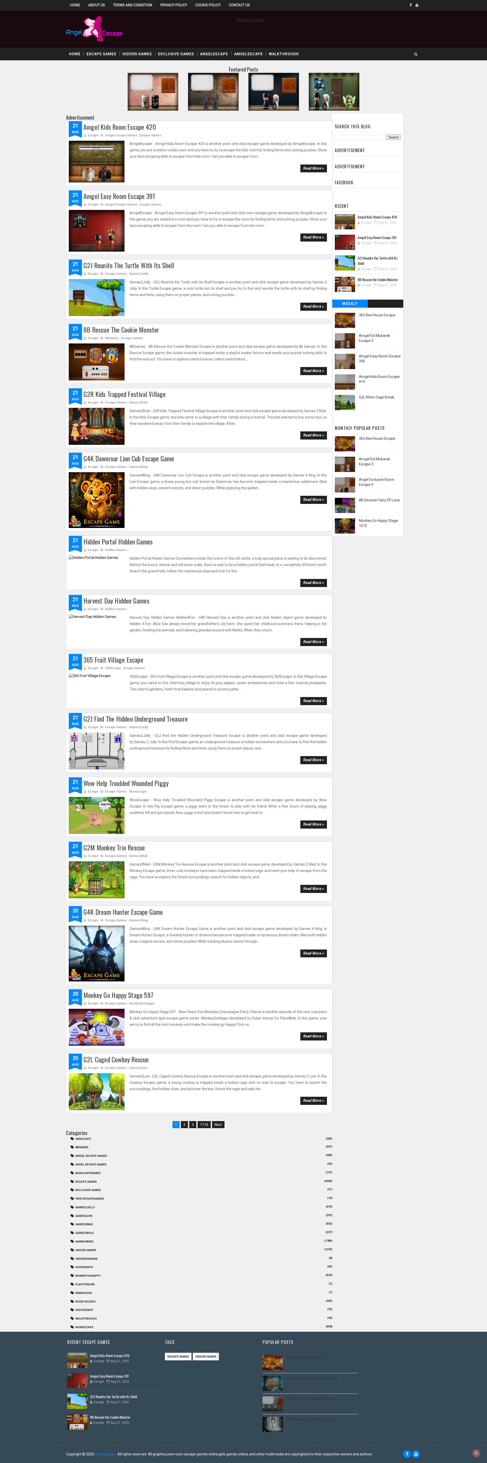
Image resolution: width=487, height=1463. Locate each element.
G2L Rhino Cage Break (376, 397)
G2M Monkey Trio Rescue (114, 847)
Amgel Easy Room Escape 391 (119, 196)
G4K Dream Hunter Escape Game (123, 912)
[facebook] (410, 5)
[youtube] (417, 5)
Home (75, 5)
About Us (96, 5)
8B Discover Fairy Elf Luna (379, 500)
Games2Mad (138, 856)
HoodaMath (84, 1267)
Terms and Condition (132, 5)
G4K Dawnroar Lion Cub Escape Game (128, 458)
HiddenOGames (86, 1258)
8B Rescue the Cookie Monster (121, 330)
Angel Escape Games (91, 1164)
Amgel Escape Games (121, 135)
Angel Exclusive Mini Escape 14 (311, 1399)
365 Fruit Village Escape (113, 660)
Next (218, 1125)
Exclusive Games (176, 54)
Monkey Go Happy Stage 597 (118, 995)
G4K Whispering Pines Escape (310, 1419)
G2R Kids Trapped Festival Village (124, 394)
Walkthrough (284, 54)
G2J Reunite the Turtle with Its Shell (128, 265)
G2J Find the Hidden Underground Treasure (135, 719)
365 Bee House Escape (377, 315)
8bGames (112, 338)
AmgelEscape (248, 54)
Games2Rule (138, 402)
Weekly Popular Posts (350, 305)
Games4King (138, 467)
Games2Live (138, 1068)
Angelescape (214, 54)
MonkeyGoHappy (141, 1003)
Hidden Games (137, 54)
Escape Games (101, 54)
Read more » (313, 168)
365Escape (113, 668)
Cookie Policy (208, 5)
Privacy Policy (173, 5)
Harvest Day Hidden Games (116, 601)
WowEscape (138, 791)
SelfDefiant (84, 1310)
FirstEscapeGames (89, 1198)
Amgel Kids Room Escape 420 (119, 127)
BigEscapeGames (88, 1173)
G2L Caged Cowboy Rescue (116, 1059)
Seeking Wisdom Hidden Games (312, 1378)
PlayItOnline (85, 1284)
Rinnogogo (83, 1293)
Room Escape (85, 1301)
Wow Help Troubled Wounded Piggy (126, 783)
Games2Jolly (138, 274)
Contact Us (239, 5)
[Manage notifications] (476, 1453)
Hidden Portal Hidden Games (118, 541)
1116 (204, 1125)
